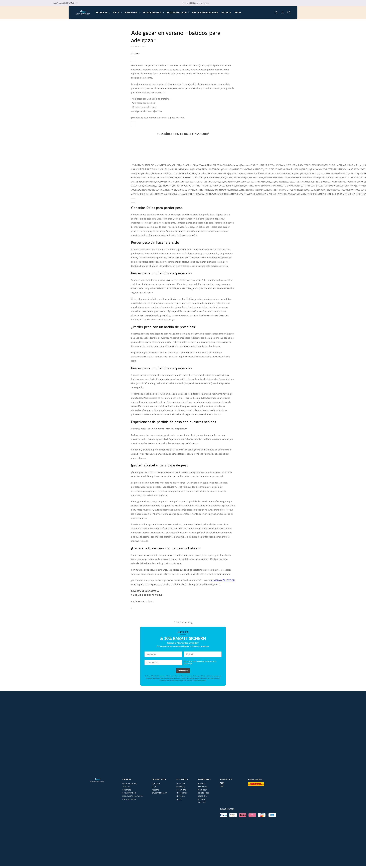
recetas (155, 790)
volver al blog (185, 622)
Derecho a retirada (202, 797)
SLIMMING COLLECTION (222, 580)
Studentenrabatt (159, 793)
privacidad (202, 787)
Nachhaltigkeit (129, 799)
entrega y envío (180, 797)
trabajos (126, 787)
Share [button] (137, 53)
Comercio (156, 784)
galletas (201, 802)
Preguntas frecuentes (181, 791)
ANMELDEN (183, 670)
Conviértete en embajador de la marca (132, 794)
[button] (103, 12)
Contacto (126, 790)
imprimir (201, 784)
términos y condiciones (203, 791)
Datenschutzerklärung (199, 680)
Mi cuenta (180, 784)
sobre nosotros (129, 784)
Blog (154, 787)
